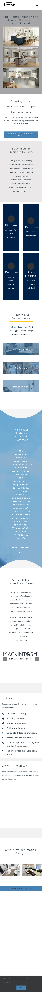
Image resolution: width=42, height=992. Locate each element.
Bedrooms (21, 331)
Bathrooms (22, 327)
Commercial (24, 334)
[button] (19, 552)
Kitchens (12, 327)
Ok (21, 988)
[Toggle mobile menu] (37, 6)
